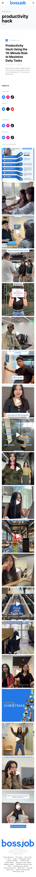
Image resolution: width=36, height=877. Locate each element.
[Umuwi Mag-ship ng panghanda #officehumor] (18, 806)
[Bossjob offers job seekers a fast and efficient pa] (18, 164)
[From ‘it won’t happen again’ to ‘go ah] (18, 231)
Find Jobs (19, 857)
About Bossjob (8, 857)
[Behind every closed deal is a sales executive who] (18, 434)
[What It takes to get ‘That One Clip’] (18, 536)
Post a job (28, 857)
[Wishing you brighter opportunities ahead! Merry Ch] (18, 705)
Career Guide (9, 862)
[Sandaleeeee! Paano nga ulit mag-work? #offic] (18, 570)
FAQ (9, 866)
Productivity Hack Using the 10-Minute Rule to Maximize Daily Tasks (17, 53)
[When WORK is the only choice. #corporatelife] (18, 468)
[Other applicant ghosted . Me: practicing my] (18, 772)
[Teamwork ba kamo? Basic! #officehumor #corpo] (18, 198)
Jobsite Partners (12, 860)
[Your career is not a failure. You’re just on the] (18, 401)
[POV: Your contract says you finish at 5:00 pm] (18, 367)
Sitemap (29, 868)
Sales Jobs (10, 869)
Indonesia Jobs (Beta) (20, 866)
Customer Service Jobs (24, 864)
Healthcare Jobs (18, 871)
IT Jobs (8, 859)
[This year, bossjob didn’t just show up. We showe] (18, 603)
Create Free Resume (23, 869)
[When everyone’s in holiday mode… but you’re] (18, 637)
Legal (15, 859)
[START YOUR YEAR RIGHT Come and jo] (18, 299)
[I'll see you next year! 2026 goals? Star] (18, 739)
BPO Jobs (21, 868)
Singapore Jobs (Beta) (23, 862)
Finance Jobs (24, 860)
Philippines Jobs (24, 859)
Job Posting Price (10, 868)
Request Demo (9, 864)
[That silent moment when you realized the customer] (18, 333)
